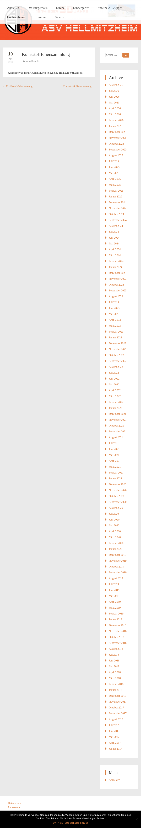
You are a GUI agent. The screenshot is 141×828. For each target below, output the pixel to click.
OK (54, 822)
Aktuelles (13, 8)
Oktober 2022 (116, 355)
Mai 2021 (114, 454)
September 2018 (118, 642)
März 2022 (115, 396)
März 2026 (115, 114)
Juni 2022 (114, 378)
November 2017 (118, 701)
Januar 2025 (115, 196)
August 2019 (116, 578)
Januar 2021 (115, 478)
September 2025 (118, 149)
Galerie (59, 17)
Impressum (14, 807)
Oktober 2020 (116, 496)
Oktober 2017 (116, 707)
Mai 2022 (114, 384)
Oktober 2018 (116, 637)
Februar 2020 (116, 543)
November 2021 (118, 419)
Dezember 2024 (117, 202)
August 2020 (116, 507)
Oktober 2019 (116, 566)
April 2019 (115, 601)
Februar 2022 (116, 402)
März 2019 (115, 607)
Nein (60, 822)
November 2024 (118, 208)
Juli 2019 (114, 584)
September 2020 (118, 501)
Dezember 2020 (117, 484)
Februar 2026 (116, 120)
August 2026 (116, 84)
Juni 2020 (114, 519)
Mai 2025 (114, 173)
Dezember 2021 (117, 413)
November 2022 (118, 349)
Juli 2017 (114, 725)
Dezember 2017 (117, 695)
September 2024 (118, 220)
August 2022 (116, 366)
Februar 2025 (116, 190)
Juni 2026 (114, 96)
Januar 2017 (115, 748)
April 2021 (115, 460)
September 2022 (118, 360)
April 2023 (115, 319)
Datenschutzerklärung (76, 822)
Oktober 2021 (116, 425)
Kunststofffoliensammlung (46, 54)
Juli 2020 (114, 513)
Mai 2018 (114, 666)
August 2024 (116, 225)
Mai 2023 (114, 314)
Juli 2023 (114, 302)
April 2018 (115, 672)
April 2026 (115, 108)
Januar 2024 (115, 267)
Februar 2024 (116, 261)
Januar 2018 (115, 689)
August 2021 (116, 437)
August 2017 (116, 719)
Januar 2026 (115, 126)
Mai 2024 (114, 243)
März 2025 (115, 184)
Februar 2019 (116, 613)
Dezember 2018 (117, 625)
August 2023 (116, 296)
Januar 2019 (115, 619)
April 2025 (115, 178)
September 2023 (118, 290)
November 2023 (118, 278)
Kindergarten (81, 8)
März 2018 (115, 678)
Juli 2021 (114, 443)
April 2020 (115, 531)
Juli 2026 (114, 90)
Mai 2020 (114, 525)
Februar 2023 (116, 331)
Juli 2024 (114, 231)
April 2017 (115, 742)
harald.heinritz (33, 61)
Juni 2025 (114, 167)
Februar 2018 (116, 684)
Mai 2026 (114, 102)
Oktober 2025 (116, 143)
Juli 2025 (114, 161)
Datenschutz (14, 803)
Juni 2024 (114, 237)
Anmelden (114, 779)
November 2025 (118, 137)
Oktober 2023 (116, 284)
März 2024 (115, 255)
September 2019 (118, 572)
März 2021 (115, 466)
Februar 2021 (116, 472)
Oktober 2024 (116, 214)
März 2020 (115, 537)
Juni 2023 (114, 308)
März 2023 (115, 325)
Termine (41, 17)
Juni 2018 (114, 660)
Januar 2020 (115, 548)
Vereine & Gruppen (110, 8)
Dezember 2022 (117, 343)
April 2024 (115, 249)
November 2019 (118, 560)
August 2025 (116, 155)
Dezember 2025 (117, 131)
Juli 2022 (114, 372)
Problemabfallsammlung (17, 86)
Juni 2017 (114, 731)
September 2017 (118, 713)
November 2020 (118, 490)
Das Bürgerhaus (37, 8)
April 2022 (115, 390)
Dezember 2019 (117, 554)
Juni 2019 (114, 590)
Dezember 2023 (117, 272)
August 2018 (116, 648)
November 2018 (118, 631)
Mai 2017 (114, 736)
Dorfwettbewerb (17, 17)
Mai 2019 (114, 595)
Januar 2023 (115, 337)
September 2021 (118, 431)
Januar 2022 (115, 407)
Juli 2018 (114, 654)
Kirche (60, 8)
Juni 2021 (114, 449)
